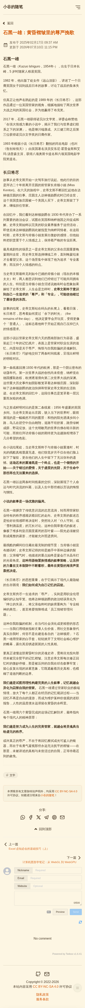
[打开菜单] (78, 7)
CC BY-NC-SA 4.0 (66, 791)
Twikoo (69, 954)
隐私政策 (42, 994)
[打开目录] (77, 988)
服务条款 (42, 999)
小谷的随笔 (13, 7)
